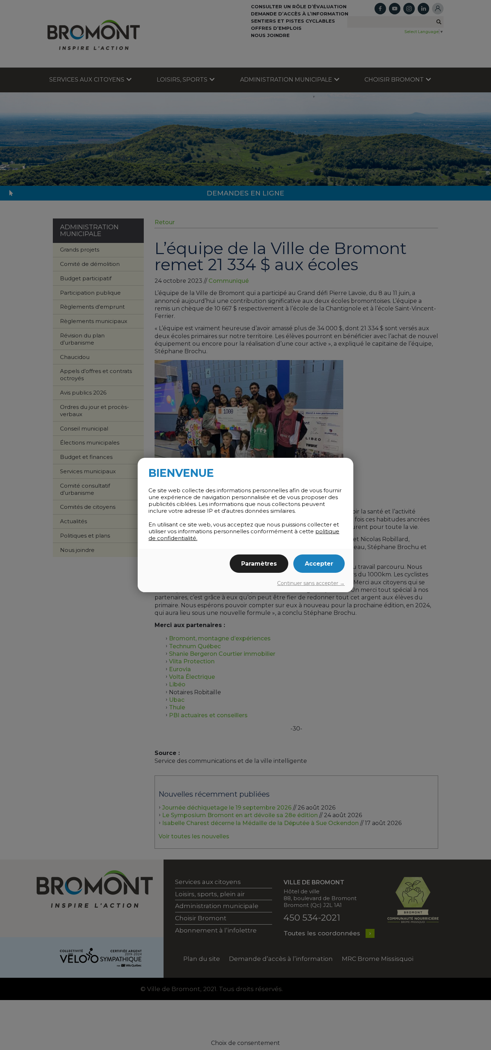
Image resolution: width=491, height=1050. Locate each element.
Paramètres (259, 563)
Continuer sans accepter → (311, 583)
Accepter (319, 563)
